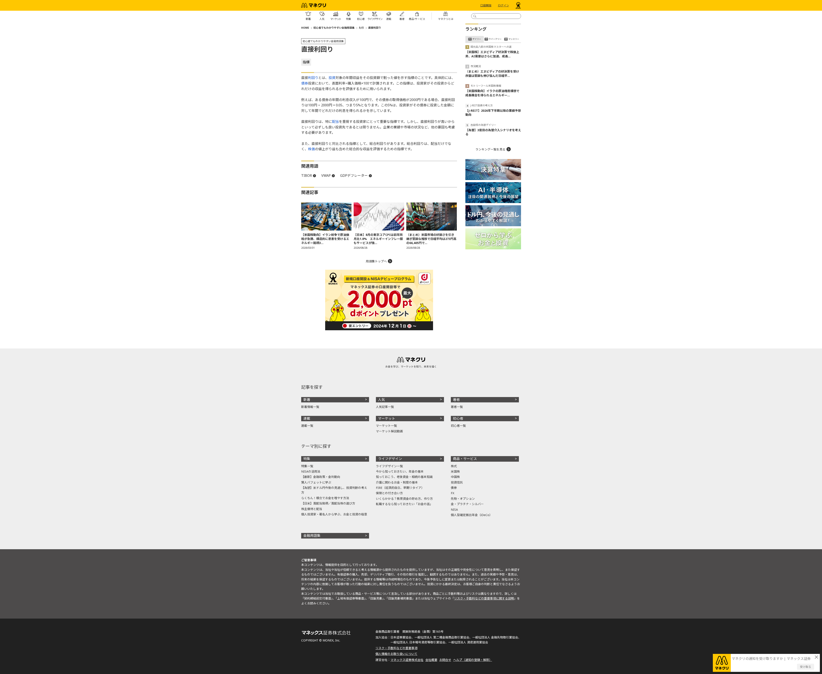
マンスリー (513, 38)
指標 (306, 62)
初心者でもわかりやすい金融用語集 (333, 28)
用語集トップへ (376, 261)
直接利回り (374, 28)
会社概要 (431, 660)
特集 (306, 458)
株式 (454, 466)
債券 (304, 83)
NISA (454, 509)
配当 (335, 121)
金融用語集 (311, 535)
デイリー (476, 38)
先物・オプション (463, 499)
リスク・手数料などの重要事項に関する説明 (484, 598)
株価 (311, 149)
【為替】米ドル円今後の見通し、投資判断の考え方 (334, 490)
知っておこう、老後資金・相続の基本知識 (404, 477)
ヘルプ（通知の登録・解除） (472, 660)
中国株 (455, 477)
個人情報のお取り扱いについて (396, 654)
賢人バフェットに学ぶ (316, 482)
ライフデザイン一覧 (389, 466)
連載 (306, 418)
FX (452, 493)
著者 (456, 399)
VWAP (326, 175)
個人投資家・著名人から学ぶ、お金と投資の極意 (334, 514)
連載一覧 (307, 426)
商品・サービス (465, 458)
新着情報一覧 (310, 407)
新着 (306, 399)
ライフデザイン (390, 458)
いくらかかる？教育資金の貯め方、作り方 (404, 499)
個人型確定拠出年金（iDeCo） (471, 515)
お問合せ (445, 660)
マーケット (386, 418)
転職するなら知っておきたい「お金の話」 (404, 504)
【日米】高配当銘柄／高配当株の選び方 (328, 503)
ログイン (503, 5)
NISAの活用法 (310, 471)
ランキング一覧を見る (490, 149)
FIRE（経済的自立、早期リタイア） (400, 488)
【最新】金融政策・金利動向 (320, 477)
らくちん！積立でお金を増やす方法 (325, 498)
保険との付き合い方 (389, 493)
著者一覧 (457, 407)
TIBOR (306, 175)
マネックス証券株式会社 (406, 660)
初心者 (458, 418)
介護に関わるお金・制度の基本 (397, 482)
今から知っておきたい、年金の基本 (400, 471)
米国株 (455, 471)
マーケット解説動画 (389, 431)
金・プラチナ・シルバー (467, 504)
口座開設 (485, 5)
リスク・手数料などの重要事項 (396, 648)
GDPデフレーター (354, 175)
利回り (313, 77)
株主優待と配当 (311, 509)
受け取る (805, 667)
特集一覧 (307, 466)
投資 (332, 77)
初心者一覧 (458, 426)
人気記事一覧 (385, 407)
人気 (381, 399)
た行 (361, 28)
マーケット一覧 (386, 426)
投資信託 (457, 482)
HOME (305, 28)
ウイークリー (495, 38)
